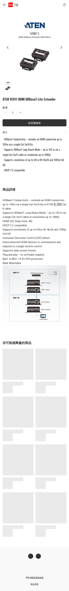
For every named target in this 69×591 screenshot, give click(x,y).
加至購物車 (34, 123)
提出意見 (34, 583)
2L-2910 (58, 204)
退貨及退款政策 (36, 577)
